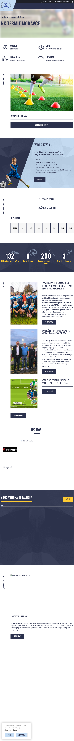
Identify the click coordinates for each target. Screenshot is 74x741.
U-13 (38, 228)
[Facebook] (72, 2)
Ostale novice (18, 415)
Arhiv (68, 499)
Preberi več (17, 636)
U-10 (54, 228)
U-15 (30, 228)
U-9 (62, 228)
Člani (15, 228)
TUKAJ (9, 735)
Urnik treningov (41, 125)
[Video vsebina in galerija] (37, 506)
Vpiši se (39, 179)
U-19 (22, 228)
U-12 (46, 228)
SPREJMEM (21, 735)
